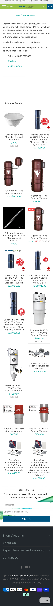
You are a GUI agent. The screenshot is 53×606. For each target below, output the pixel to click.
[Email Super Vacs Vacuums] (31, 567)
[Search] (44, 7)
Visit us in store (15, 66)
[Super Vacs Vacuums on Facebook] (22, 567)
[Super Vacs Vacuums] (26, 6)
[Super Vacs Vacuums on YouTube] (26, 567)
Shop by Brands (14, 91)
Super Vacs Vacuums (22, 575)
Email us (12, 61)
